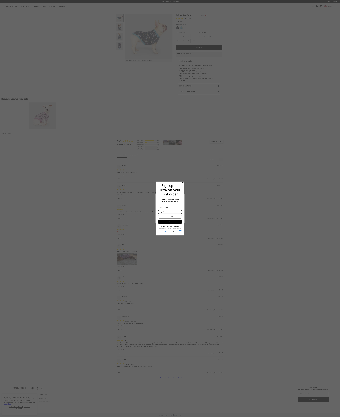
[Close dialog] (182, 182)
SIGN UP (170, 222)
